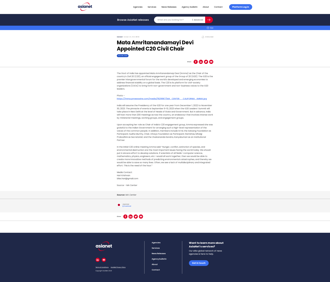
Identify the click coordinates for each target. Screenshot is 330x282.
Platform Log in (240, 6)
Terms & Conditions (102, 267)
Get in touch (199, 263)
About (206, 6)
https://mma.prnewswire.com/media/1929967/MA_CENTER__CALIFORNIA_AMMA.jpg (162, 98)
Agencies (138, 6)
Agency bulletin (189, 6)
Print (211, 28)
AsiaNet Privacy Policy (118, 267)
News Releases (168, 6)
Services (152, 6)
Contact (218, 6)
